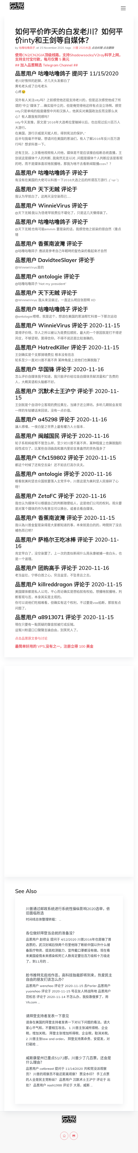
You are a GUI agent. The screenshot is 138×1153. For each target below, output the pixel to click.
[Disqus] (69, 726)
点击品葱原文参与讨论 (31, 638)
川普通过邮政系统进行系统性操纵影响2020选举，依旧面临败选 (68, 910)
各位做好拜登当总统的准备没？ (51, 933)
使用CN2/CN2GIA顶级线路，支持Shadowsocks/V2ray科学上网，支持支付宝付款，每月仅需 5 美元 (69, 57)
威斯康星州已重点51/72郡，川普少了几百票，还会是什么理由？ (68, 1060)
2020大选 (85, 47)
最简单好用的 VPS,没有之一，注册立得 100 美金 (54, 646)
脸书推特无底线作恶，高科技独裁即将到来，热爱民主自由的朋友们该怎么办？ (69, 977)
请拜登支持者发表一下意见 (47, 1016)
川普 (75, 47)
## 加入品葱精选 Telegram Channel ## (46, 65)
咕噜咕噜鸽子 (27, 47)
